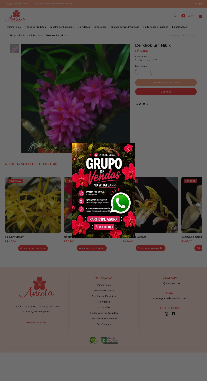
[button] (128, 149)
